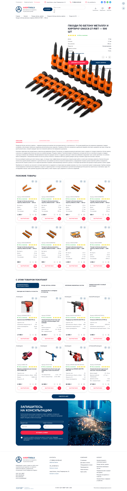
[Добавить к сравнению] (36, 181)
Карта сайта (83, 471)
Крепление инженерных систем (74, 285)
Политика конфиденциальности (102, 487)
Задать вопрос (101, 62)
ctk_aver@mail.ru (54, 465)
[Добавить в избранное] (32, 181)
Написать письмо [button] (54, 468)
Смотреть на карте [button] (54, 473)
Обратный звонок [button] (54, 462)
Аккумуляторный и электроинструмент (23, 285)
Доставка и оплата (85, 462)
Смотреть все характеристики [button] (76, 53)
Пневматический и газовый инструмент (97, 285)
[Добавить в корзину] (35, 218)
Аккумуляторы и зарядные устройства (49, 291)
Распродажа (37, 2)
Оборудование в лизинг (86, 464)
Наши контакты (84, 469)
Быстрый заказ (25, 218)
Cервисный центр (28, 2)
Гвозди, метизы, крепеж (48, 285)
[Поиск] (54, 11)
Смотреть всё (63, 396)
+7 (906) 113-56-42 (56, 460)
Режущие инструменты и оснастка (27, 291)
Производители (84, 467)
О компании (19, 2)
